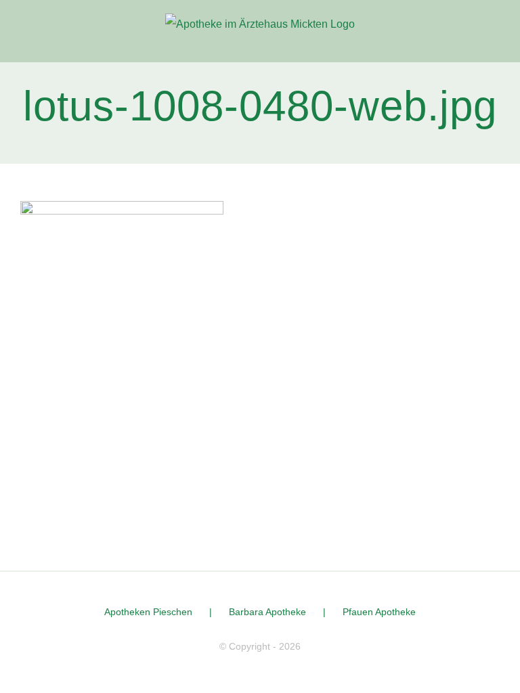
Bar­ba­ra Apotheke (267, 611)
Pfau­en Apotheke (379, 611)
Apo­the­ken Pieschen (148, 611)
